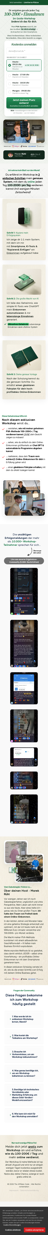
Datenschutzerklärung (29, 1190)
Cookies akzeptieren (34, 1230)
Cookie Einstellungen (12, 1225)
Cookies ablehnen (13, 1230)
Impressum (13, 1190)
